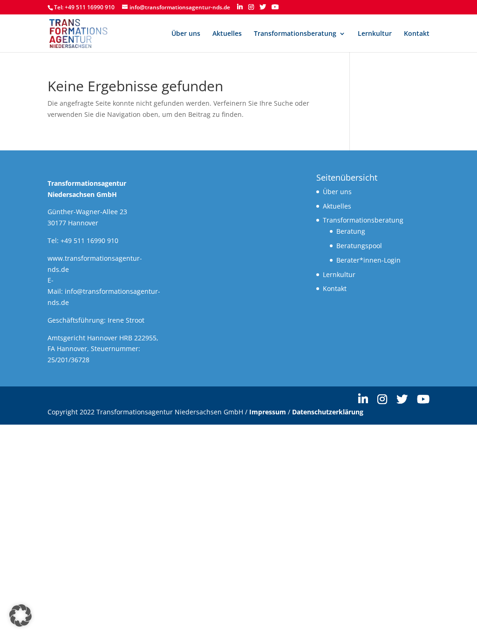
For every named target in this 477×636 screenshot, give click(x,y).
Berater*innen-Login (368, 260)
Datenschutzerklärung (327, 411)
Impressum (267, 411)
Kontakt (416, 34)
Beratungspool (359, 245)
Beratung (350, 231)
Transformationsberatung (295, 34)
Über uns (185, 34)
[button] (20, 615)
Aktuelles (227, 34)
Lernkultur (375, 34)
